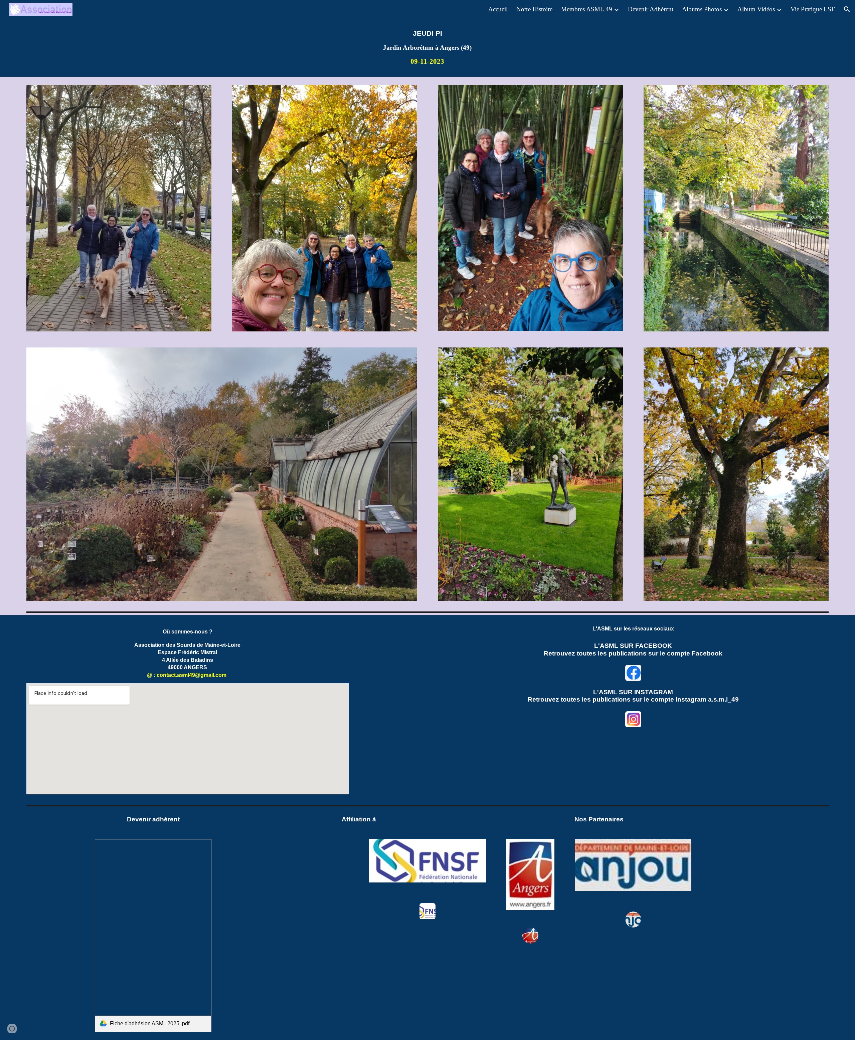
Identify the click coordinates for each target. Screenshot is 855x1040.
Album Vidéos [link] (756, 9)
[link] (153, 935)
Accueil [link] (498, 9)
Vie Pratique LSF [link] (813, 9)
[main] (427, 48)
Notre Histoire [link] (534, 9)
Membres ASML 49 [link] (586, 9)
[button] (847, 9)
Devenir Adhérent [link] (650, 9)
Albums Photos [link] (702, 9)
